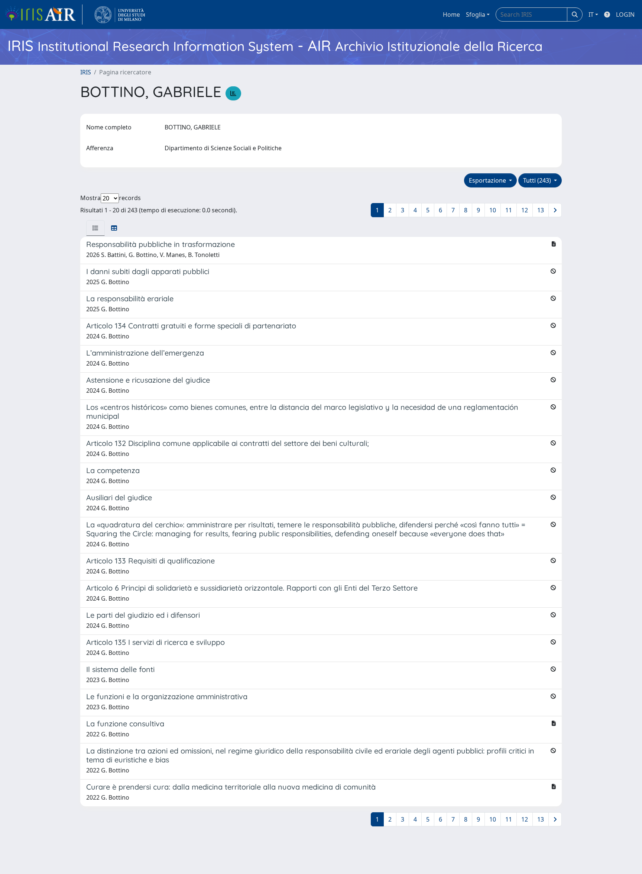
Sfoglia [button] (475, 14)
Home (451, 14)
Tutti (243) (537, 180)
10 (492, 210)
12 (524, 210)
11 (508, 210)
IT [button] (591, 14)
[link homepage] (43, 14)
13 (540, 210)
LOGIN (625, 14)
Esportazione (488, 180)
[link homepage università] (119, 14)
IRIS (85, 72)
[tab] (95, 228)
